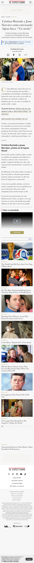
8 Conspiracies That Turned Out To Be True (15, 396)
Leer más (17, 232)
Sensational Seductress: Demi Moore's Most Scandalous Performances (17, 448)
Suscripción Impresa (17, 480)
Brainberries (4, 261)
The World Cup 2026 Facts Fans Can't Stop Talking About (16, 265)
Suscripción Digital (17, 483)
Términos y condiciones (17, 493)
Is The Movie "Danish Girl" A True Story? (16, 342)
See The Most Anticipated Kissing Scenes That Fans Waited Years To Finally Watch (16, 291)
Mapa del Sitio (17, 477)
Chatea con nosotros (18, 486)
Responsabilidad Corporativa (17, 491)
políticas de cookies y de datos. (11, 561)
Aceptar (29, 559)
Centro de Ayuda (17, 498)
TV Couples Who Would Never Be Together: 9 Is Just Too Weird (13, 422)
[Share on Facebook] (14, 55)
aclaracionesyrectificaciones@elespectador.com (17, 512)
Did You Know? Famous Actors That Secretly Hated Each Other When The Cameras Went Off (15, 368)
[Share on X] (19, 55)
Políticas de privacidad (17, 495)
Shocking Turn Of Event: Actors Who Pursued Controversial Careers (14, 317)
